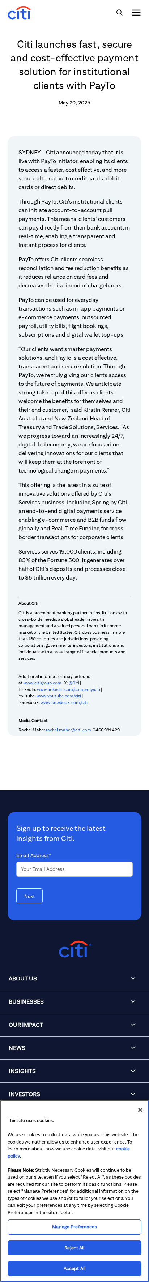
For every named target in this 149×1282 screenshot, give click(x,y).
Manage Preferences (74, 1227)
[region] (74, 1191)
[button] (74, 978)
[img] (119, 12)
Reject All (74, 1248)
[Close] (140, 1110)
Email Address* (33, 855)
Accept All (74, 1268)
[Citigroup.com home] (74, 949)
